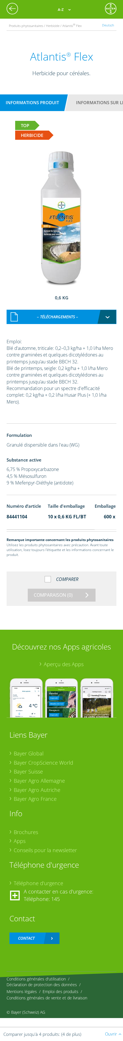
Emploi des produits (60, 991)
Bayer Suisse (28, 771)
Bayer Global (28, 753)
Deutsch (108, 25)
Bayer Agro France (35, 798)
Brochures (26, 832)
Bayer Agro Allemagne (39, 780)
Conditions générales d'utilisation (36, 979)
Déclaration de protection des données (42, 984)
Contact (26, 938)
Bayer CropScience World (43, 762)
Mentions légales (22, 991)
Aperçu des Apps (64, 664)
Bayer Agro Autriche (37, 789)
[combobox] (62, 317)
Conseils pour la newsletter (45, 850)
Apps (19, 841)
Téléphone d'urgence (38, 883)
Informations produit (32, 102)
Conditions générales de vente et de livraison (47, 998)
